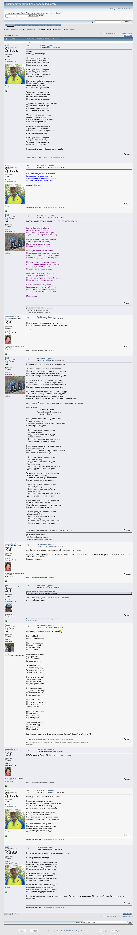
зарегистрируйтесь (53, 13)
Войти (47, 25)
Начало (10, 25)
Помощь (26, 25)
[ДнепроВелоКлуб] (6, 91)
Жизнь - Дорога (69, 30)
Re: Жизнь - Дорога (45, 166)
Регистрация (55, 25)
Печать (128, 36)
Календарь (40, 25)
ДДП (7, 45)
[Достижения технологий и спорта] (6, 621)
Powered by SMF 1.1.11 (55, 931)
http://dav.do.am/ (31, 620)
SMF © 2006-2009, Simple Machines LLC (76, 931)
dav (6, 585)
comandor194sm (12, 317)
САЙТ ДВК (19, 25)
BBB (7, 215)
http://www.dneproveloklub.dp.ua (54, 157)
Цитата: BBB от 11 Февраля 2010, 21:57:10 (40, 591)
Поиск (33, 25)
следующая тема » (124, 33)
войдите (39, 13)
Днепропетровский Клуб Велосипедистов (19, 30)
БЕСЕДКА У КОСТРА (44, 30)
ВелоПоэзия (57, 30)
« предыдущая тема (108, 33)
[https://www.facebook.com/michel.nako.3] (6, 354)
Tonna (7, 625)
